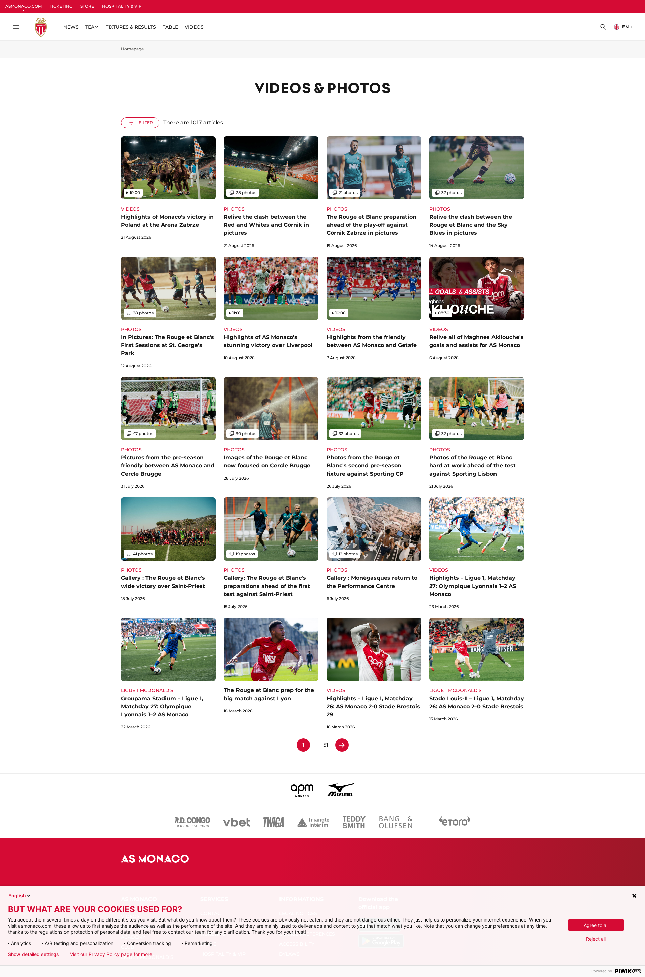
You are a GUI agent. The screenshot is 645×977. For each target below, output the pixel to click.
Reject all (596, 939)
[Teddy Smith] (354, 822)
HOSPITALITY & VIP (122, 6)
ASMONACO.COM (23, 6)
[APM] (302, 789)
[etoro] (455, 822)
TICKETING (61, 6)
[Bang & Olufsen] (395, 822)
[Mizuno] (340, 789)
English (17, 895)
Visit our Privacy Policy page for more (111, 954)
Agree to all (596, 925)
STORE (87, 6)
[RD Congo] (192, 822)
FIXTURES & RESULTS (130, 27)
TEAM (92, 27)
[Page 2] (342, 745)
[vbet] (236, 822)
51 (325, 745)
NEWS (71, 27)
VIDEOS (194, 27)
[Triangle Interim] (313, 822)
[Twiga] (273, 822)
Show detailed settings (33, 954)
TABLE (170, 27)
